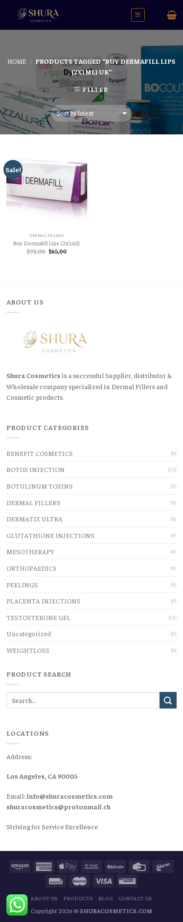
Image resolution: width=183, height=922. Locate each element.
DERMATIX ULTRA (34, 518)
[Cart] (172, 15)
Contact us (135, 898)
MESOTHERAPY (30, 551)
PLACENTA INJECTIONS (43, 600)
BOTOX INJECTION (35, 469)
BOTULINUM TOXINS (39, 485)
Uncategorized (28, 633)
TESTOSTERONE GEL (38, 617)
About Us (44, 898)
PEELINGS (22, 584)
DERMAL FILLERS (33, 502)
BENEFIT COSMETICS (39, 453)
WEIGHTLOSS (27, 650)
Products (78, 898)
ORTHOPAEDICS (31, 567)
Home (17, 61)
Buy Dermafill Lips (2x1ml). (47, 243)
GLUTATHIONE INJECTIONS (50, 535)
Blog (105, 898)
